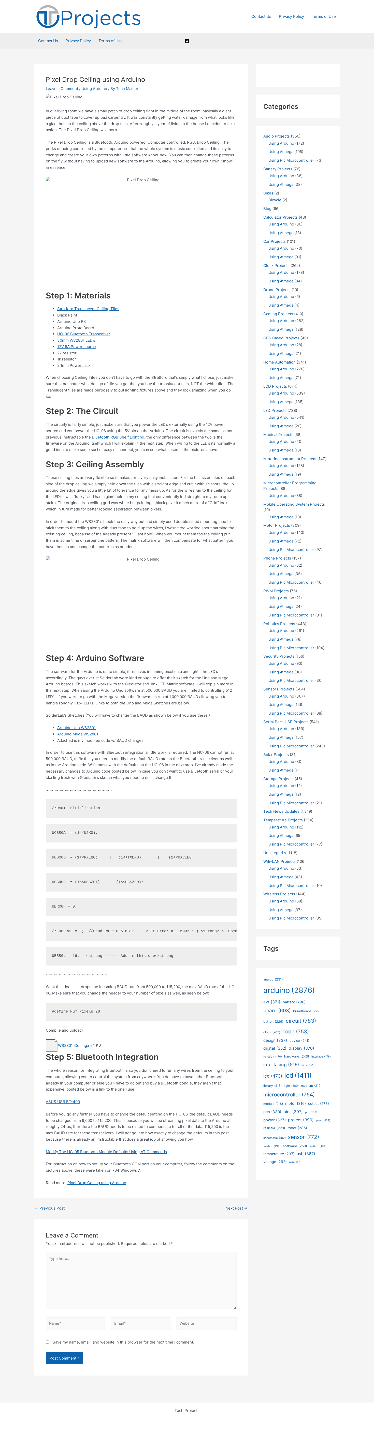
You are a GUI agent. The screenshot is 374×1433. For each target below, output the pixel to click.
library (272, 1086)
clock (271, 1032)
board (277, 1011)
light (291, 1086)
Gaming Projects (278, 313)
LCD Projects (275, 386)
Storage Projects (278, 778)
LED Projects (274, 410)
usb (306, 1153)
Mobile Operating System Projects (294, 504)
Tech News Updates (281, 811)
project (301, 1119)
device (299, 1040)
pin (311, 1112)
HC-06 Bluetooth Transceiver (83, 333)
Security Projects (278, 656)
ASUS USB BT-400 (63, 1101)
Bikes (268, 193)
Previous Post (50, 1208)
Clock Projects (276, 265)
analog (273, 979)
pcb (272, 1111)
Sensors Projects (278, 689)
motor (295, 1103)
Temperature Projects (283, 820)
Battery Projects (277, 169)
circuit (301, 1021)
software (295, 1146)
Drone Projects (277, 289)
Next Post (236, 1208)
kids (307, 1065)
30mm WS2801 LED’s (76, 340)
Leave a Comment (62, 88)
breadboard (307, 1011)
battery (294, 1002)
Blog (267, 208)
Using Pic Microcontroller (291, 160)
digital (274, 1048)
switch (317, 1146)
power (274, 1120)
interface (321, 1056)
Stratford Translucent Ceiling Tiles (88, 308)
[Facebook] (187, 41)
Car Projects (274, 241)
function (272, 1056)
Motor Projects (276, 525)
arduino (289, 990)
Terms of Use (324, 16)
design (275, 1040)
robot (297, 1128)
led (298, 1075)
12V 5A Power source (76, 346)
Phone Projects (277, 558)
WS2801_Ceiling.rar (75, 1045)
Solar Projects (276, 754)
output (318, 1104)
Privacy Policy (291, 16)
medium (311, 1086)
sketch (272, 1146)
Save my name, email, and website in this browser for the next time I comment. (123, 1342)
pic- (293, 1111)
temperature (278, 1154)
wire (296, 1162)
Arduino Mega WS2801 (77, 734)
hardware (296, 1056)
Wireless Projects (279, 894)
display (301, 1048)
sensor (303, 1137)
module (273, 1104)
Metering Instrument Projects (289, 458)
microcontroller (289, 1094)
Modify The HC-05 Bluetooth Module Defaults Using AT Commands (106, 1151)
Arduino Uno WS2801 (76, 727)
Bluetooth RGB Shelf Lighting (118, 437)
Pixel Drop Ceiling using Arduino (96, 1182)
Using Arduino (94, 88)
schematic (274, 1138)
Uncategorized (276, 852)
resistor (274, 1128)
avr (271, 1002)
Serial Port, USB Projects (286, 721)
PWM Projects (276, 591)
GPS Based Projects (281, 338)
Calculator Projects (280, 217)
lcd (272, 1076)
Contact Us (261, 16)
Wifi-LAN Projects (279, 861)
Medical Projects (278, 434)
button (273, 1021)
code (295, 1031)
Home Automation (279, 362)
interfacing (281, 1064)
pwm (323, 1120)
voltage (275, 1161)
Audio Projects (276, 136)
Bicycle (274, 200)
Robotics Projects (279, 623)
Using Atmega (280, 151)
